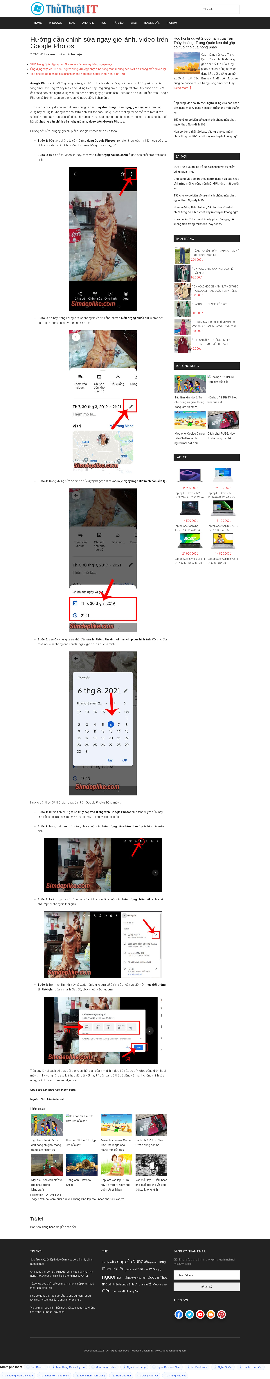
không (76, 1199)
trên (129, 1284)
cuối (59, 1199)
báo (104, 1262)
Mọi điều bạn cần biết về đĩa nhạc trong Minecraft (47, 1184)
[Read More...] (182, 88)
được (114, 1291)
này (139, 1277)
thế (104, 1284)
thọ (107, 1199)
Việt (155, 1284)
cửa (128, 1261)
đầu (120, 1292)
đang (160, 1284)
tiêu (112, 1199)
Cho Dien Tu (36, 1367)
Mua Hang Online (104, 1367)
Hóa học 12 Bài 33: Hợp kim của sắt (81, 1142)
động (130, 1291)
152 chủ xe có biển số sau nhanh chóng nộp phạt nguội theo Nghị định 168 (77, 74)
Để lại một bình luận (70, 54)
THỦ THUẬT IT (65, 8)
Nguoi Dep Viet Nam (166, 1367)
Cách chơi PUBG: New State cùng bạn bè (149, 1142)
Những (132, 1277)
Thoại (164, 1278)
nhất (118, 1277)
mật (139, 1269)
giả (151, 1262)
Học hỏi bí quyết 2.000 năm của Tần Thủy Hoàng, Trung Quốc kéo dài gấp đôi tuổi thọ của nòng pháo (204, 42)
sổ (158, 1277)
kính (83, 1199)
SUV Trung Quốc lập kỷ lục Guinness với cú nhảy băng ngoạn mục (71, 64)
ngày (158, 1269)
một (146, 1269)
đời (65, 1199)
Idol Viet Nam (197, 1367)
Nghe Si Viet (223, 1367)
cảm (53, 1199)
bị (113, 1262)
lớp (89, 1199)
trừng (136, 1284)
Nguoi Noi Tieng (135, 1367)
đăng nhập (48, 1227)
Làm (129, 1269)
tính (143, 1285)
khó (70, 1199)
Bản (109, 1262)
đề (123, 1291)
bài (47, 1199)
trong (123, 1284)
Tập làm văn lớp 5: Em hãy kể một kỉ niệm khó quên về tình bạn (115, 1184)
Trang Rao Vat (175, 1375)
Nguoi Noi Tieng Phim (54, 1375)
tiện (110, 1284)
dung (138, 1261)
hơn (155, 1262)
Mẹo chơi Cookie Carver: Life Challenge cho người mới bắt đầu (116, 1145)
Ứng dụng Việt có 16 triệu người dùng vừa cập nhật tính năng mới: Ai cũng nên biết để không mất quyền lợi (98, 69)
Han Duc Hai (122, 1375)
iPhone (108, 1269)
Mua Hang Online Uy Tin (69, 1367)
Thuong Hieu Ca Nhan (18, 1375)
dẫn (146, 1262)
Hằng (162, 1262)
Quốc (152, 1277)
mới (152, 1269)
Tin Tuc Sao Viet (251, 1367)
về (122, 1199)
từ (146, 1284)
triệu (116, 1284)
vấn (118, 1199)
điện (106, 1291)
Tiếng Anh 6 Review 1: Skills (80, 1182)
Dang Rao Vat (148, 1375)
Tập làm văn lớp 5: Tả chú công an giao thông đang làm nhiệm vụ (46, 1145)
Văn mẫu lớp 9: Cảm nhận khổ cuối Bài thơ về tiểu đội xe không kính (151, 1184)
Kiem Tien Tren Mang (91, 1375)
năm (144, 1277)
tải (150, 1284)
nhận (101, 1199)
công (120, 1261)
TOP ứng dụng (52, 1194)
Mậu (94, 1199)
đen (165, 1285)
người (108, 1277)
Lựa (134, 1269)
